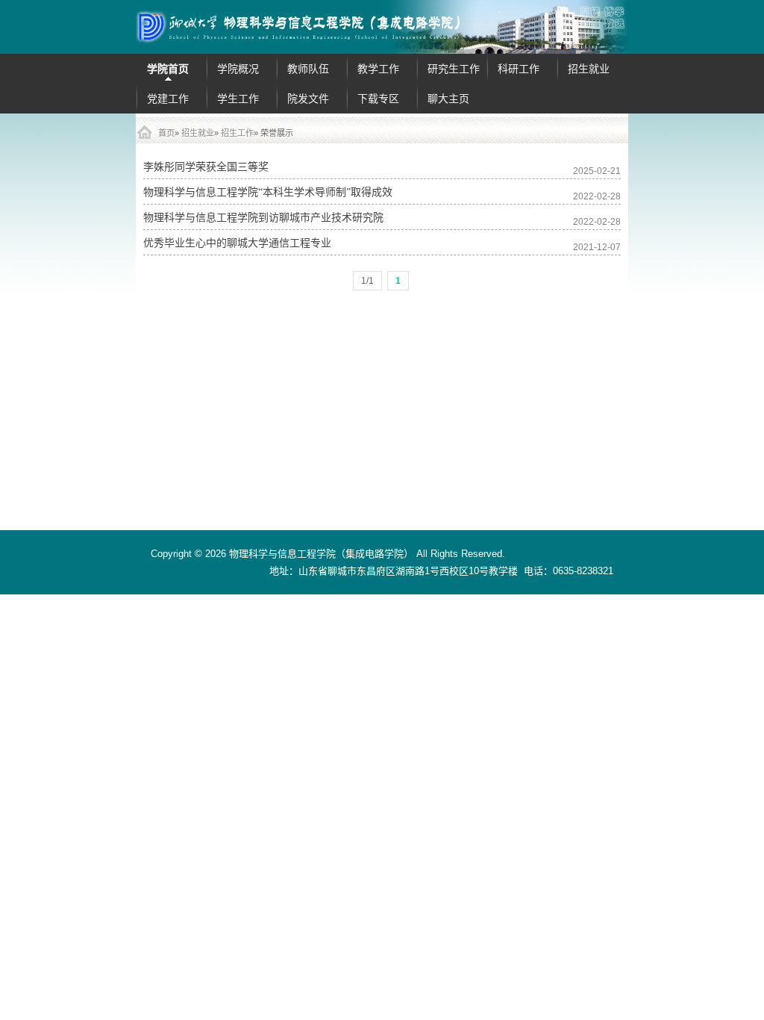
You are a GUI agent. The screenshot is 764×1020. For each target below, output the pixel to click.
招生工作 (237, 132)
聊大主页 (448, 99)
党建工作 (168, 99)
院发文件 (308, 99)
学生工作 (238, 99)
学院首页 (168, 69)
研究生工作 (454, 69)
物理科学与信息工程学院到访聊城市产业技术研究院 (263, 217)
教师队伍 (308, 69)
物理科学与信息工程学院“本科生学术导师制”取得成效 (267, 192)
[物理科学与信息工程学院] (382, 27)
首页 (166, 132)
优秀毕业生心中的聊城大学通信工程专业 (237, 243)
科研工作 (518, 69)
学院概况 (238, 69)
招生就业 (589, 69)
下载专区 (378, 99)
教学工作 (378, 69)
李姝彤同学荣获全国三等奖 (206, 166)
